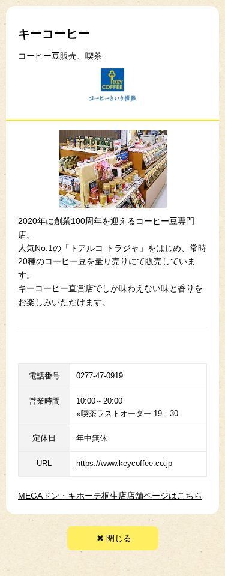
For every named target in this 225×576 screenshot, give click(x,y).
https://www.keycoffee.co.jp (124, 463)
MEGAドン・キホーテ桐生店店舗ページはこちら (110, 495)
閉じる (118, 538)
